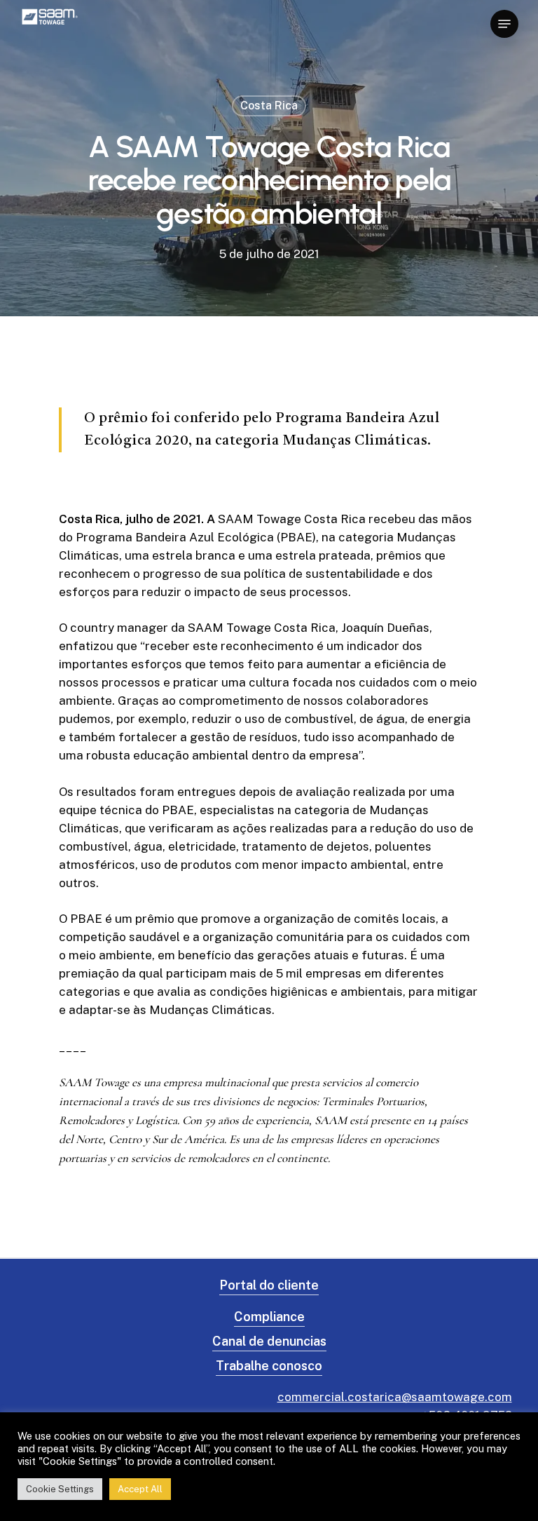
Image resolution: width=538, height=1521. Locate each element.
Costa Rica (269, 105)
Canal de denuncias (269, 1341)
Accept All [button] (140, 1489)
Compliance (269, 1316)
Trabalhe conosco (269, 1365)
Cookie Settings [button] (60, 1489)
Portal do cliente (269, 1285)
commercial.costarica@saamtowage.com (394, 1397)
